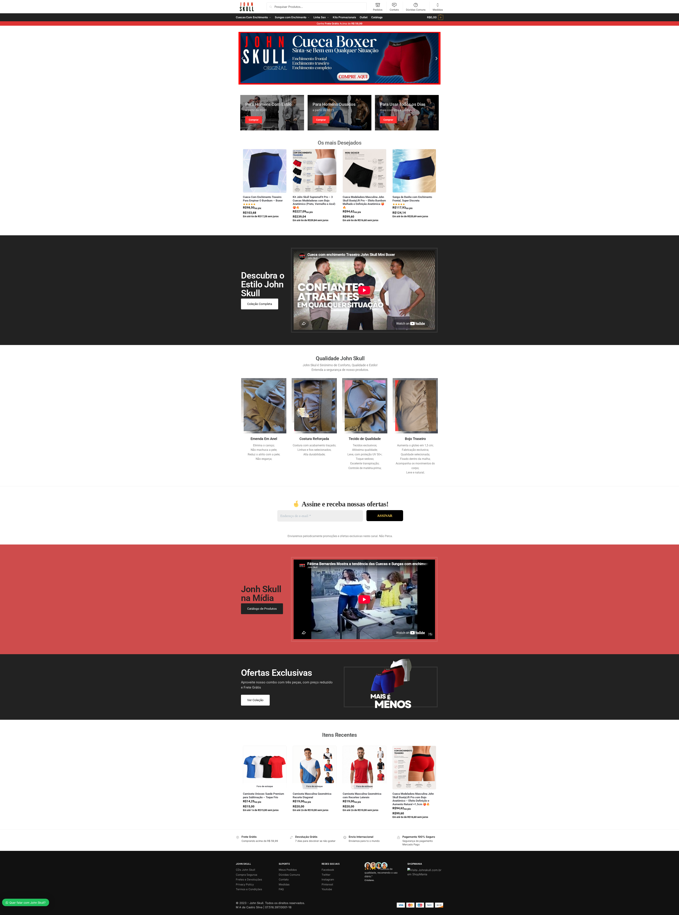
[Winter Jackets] (407, 112)
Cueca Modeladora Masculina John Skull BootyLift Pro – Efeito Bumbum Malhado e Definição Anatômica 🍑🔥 (364, 202)
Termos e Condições (249, 889)
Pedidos (377, 9)
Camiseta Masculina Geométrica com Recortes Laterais (362, 795)
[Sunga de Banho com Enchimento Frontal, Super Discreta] (414, 171)
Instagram (328, 879)
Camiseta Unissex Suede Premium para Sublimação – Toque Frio (263, 795)
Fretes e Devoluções (249, 879)
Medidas (438, 9)
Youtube (327, 889)
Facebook (328, 869)
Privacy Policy (245, 884)
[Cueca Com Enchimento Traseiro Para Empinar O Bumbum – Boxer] (265, 171)
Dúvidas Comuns (415, 9)
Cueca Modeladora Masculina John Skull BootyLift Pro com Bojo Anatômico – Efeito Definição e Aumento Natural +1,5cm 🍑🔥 (413, 799)
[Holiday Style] (339, 112)
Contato (394, 9)
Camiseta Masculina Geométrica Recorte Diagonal (312, 795)
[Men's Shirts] (272, 112)
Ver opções (265, 223)
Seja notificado (264, 817)
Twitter (326, 874)
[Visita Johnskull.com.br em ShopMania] (425, 872)
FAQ (281, 889)
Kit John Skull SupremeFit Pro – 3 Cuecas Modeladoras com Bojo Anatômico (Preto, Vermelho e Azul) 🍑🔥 (314, 202)
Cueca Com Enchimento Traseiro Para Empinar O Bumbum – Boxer (263, 198)
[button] (435, 17)
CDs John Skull (245, 869)
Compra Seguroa (246, 874)
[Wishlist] (281, 154)
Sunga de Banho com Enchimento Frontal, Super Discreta (412, 198)
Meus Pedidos (288, 869)
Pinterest (327, 884)
